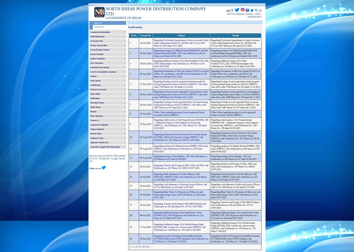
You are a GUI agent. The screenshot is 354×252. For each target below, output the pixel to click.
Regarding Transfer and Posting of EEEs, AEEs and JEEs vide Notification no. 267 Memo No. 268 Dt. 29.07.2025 (181, 166)
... (151, 247)
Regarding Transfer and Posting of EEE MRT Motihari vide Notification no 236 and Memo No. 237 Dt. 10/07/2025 (180, 205)
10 (148, 247)
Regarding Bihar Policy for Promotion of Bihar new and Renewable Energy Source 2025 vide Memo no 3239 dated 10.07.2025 (179, 195)
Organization (99, 27)
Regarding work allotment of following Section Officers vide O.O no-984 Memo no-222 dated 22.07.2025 (180, 186)
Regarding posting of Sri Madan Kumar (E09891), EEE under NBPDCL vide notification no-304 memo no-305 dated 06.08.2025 (181, 149)
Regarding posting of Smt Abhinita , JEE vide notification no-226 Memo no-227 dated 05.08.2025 (181, 157)
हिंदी (228, 11)
